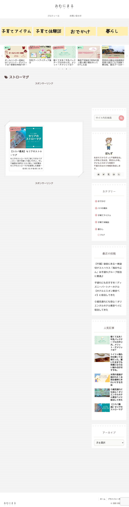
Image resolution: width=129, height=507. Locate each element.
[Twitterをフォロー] (103, 174)
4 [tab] (70, 69)
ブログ (102, 235)
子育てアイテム (104, 215)
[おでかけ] (80, 30)
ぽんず (109, 153)
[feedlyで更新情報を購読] (113, 174)
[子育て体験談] (48, 30)
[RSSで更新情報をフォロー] (118, 174)
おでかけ (101, 201)
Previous (2, 56)
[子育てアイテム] (16, 30)
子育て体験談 (103, 222)
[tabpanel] (16, 55)
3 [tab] (66, 69)
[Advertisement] (44, 101)
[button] (121, 118)
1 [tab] (59, 69)
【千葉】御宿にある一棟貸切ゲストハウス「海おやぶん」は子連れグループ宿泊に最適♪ (108, 270)
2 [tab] (62, 69)
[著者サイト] (98, 174)
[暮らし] (112, 30)
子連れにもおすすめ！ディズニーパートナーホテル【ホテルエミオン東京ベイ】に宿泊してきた (108, 288)
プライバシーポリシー (117, 499)
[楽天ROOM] (108, 174)
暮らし (100, 229)
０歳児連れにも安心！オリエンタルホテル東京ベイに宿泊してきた (108, 305)
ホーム (102, 499)
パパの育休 (102, 208)
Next (127, 56)
